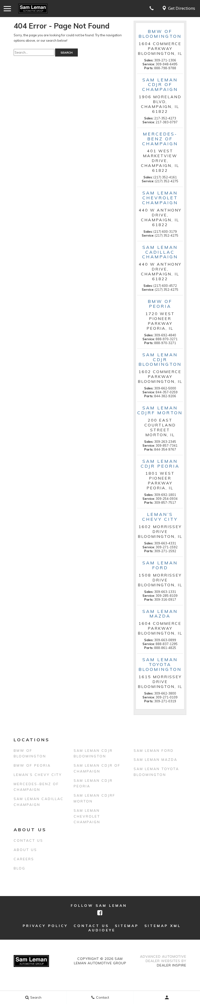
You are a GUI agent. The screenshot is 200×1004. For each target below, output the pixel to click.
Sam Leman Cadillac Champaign (39, 802)
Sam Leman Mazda (155, 759)
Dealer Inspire (171, 965)
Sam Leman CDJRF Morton (94, 798)
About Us (25, 850)
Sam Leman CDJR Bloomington (93, 753)
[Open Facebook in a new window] (100, 912)
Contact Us (28, 840)
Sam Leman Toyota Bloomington (156, 772)
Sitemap (127, 926)
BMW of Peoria (32, 765)
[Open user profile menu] (166, 997)
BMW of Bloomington (30, 753)
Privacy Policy (45, 926)
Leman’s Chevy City (38, 774)
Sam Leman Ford (154, 750)
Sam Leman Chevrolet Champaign (87, 816)
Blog (19, 868)
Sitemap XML (162, 926)
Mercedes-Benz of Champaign (36, 787)
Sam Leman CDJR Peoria (93, 783)
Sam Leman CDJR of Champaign (97, 768)
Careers (24, 859)
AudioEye (101, 930)
